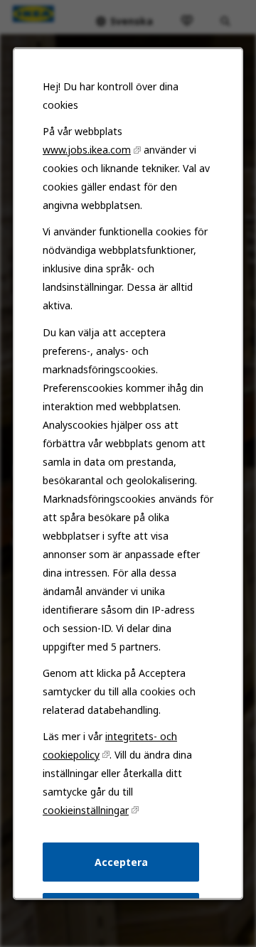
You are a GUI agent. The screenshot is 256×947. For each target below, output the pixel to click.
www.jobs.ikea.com (87, 149)
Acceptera (121, 861)
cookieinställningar (86, 810)
